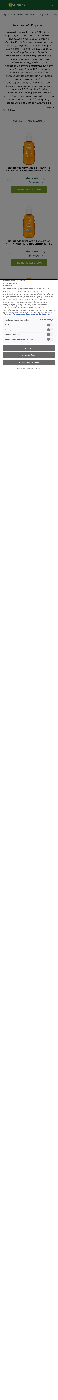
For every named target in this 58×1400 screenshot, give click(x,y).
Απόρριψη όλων (28, 348)
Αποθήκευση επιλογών (29, 362)
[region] (29, 837)
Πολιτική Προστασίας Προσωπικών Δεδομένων (27, 314)
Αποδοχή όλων (29, 355)
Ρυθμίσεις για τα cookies (29, 368)
